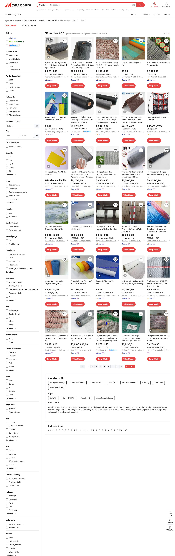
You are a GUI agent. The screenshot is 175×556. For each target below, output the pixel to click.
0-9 (49, 430)
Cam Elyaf (51, 10)
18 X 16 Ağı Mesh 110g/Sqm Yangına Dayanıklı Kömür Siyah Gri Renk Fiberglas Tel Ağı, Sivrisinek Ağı (82, 65)
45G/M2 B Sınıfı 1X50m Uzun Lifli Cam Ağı (81, 227)
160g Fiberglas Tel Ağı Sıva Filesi (131, 63)
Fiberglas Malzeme (129, 383)
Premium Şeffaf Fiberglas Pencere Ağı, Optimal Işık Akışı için (158, 174)
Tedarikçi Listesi (28, 25)
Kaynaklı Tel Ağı (69, 10)
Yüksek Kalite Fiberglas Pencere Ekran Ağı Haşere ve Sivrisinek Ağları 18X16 (56, 65)
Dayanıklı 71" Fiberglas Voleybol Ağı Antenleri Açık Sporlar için (131, 229)
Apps (156, 14)
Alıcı (132, 14)
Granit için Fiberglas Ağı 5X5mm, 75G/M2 (105, 282)
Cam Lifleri (159, 383)
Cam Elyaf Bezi (111, 10)
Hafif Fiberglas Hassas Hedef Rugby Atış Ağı (158, 118)
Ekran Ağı (121, 10)
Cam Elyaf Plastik (56, 388)
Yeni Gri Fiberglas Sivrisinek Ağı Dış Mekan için (158, 63)
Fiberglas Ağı (80, 10)
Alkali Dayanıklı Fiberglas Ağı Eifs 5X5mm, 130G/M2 (55, 118)
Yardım (145, 14)
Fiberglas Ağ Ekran (78, 383)
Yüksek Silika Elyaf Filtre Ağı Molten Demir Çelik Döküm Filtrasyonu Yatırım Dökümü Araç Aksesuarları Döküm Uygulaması (132, 120)
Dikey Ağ (145, 383)
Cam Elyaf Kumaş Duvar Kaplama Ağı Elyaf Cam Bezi (106, 227)
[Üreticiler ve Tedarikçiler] (18, 4)
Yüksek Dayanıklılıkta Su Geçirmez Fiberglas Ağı (54, 282)
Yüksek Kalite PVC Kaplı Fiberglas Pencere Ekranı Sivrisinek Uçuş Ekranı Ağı (131, 338)
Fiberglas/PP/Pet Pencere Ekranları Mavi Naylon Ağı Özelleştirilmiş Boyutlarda (156, 229)
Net (103, 10)
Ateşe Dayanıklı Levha (93, 10)
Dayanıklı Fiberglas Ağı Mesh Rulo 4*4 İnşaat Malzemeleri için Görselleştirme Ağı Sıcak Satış (106, 338)
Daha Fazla (52, 402)
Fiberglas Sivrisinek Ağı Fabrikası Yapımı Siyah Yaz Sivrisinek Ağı (106, 174)
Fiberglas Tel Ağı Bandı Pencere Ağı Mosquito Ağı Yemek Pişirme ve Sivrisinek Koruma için (82, 174)
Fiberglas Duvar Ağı (57, 383)
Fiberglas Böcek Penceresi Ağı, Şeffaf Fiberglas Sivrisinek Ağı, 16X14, (158, 338)
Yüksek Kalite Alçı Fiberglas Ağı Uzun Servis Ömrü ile (82, 282)
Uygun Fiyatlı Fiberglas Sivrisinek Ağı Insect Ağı (54, 227)
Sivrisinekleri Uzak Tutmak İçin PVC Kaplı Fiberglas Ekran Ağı (133, 282)
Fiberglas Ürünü (96, 383)
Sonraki (129, 366)
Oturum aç (166, 6)
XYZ (125, 430)
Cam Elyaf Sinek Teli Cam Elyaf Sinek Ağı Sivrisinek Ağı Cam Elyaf (82, 338)
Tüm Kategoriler (14, 14)
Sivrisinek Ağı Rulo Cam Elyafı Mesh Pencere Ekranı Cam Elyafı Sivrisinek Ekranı (132, 174)
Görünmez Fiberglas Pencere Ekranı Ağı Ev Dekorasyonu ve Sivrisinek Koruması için (81, 119)
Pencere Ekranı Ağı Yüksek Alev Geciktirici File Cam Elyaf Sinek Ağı (56, 338)
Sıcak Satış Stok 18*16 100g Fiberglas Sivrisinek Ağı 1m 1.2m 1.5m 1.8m (157, 283)
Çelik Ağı (59, 10)
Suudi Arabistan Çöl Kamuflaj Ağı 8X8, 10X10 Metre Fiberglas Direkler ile (107, 65)
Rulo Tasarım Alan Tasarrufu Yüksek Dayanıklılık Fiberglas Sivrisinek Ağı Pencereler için (106, 119)
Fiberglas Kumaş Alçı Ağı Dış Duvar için (55, 173)
